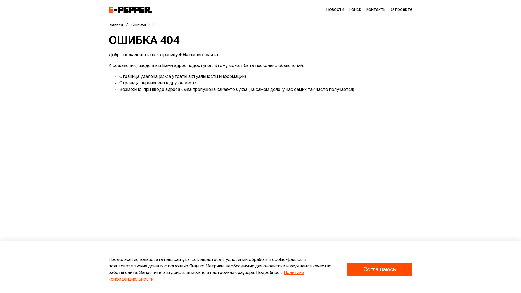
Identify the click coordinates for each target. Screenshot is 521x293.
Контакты (376, 10)
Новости (335, 10)
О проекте (401, 10)
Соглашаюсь (379, 269)
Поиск (354, 10)
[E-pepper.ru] (130, 10)
